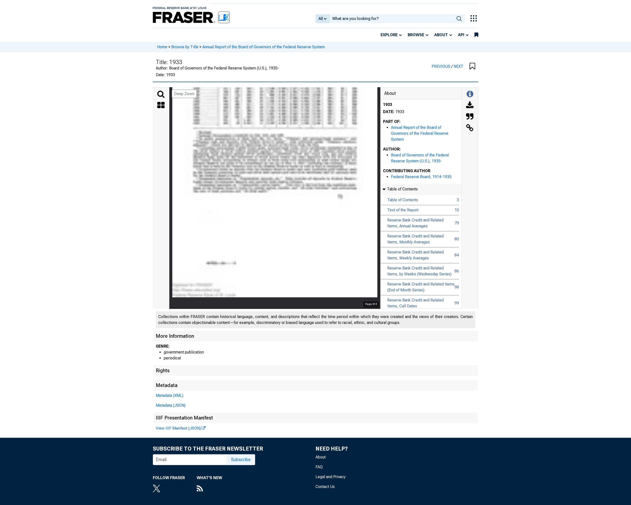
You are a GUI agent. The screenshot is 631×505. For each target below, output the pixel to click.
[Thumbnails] (161, 105)
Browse (416, 35)
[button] (472, 66)
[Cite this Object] (470, 117)
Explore (389, 35)
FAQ (319, 467)
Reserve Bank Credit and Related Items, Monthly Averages (415, 239)
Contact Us (325, 486)
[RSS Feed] (209, 489)
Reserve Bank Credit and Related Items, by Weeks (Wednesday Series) (419, 271)
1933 (387, 104)
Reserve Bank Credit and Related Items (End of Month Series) (421, 287)
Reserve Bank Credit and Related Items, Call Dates (415, 303)
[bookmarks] (476, 35)
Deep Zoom (184, 93)
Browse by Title (184, 47)
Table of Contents (402, 200)
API (461, 35)
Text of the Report (403, 210)
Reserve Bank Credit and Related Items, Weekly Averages (415, 255)
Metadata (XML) (169, 395)
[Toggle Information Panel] (470, 94)
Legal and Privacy (331, 476)
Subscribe (241, 459)
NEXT (458, 66)
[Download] (470, 105)
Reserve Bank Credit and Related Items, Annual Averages (415, 223)
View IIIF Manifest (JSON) (178, 428)
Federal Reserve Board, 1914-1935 (421, 176)
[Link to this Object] (470, 128)
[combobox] (391, 18)
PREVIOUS (441, 66)
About (441, 35)
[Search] (161, 94)
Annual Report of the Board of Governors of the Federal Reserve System (263, 47)
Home (162, 47)
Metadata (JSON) (171, 405)
